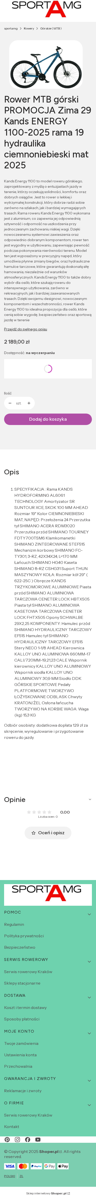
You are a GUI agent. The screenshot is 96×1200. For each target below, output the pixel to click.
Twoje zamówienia (21, 1043)
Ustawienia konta (20, 1054)
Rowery (29, 28)
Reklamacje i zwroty (22, 1090)
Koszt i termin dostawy (25, 1007)
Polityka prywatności (24, 935)
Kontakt (11, 1126)
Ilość (8, 393)
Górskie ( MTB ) (51, 28)
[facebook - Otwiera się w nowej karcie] (28, 1139)
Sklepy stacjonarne (22, 983)
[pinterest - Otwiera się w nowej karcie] (7, 1139)
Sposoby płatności (21, 1018)
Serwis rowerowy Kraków (28, 971)
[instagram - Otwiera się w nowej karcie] (17, 1139)
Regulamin (14, 924)
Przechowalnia (18, 1066)
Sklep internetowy (46, 1193)
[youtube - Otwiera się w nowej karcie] (38, 1139)
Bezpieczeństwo (19, 947)
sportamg (11, 28)
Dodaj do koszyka (48, 419)
